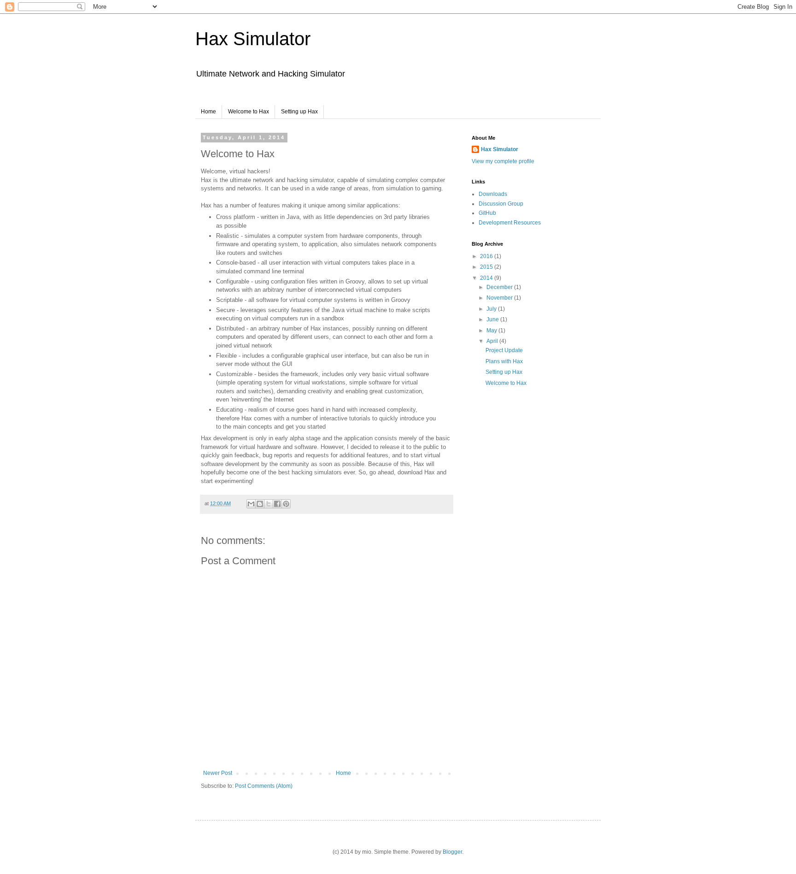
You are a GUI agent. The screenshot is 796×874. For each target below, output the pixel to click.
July (492, 309)
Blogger (452, 852)
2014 (487, 278)
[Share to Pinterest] (286, 503)
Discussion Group (501, 204)
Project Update (504, 350)
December (500, 287)
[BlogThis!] (259, 503)
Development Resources (510, 222)
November (500, 298)
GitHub (487, 213)
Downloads (493, 194)
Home (208, 111)
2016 (487, 256)
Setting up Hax (299, 111)
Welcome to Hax (248, 111)
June (493, 319)
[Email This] (251, 503)
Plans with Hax (504, 361)
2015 (487, 267)
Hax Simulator (252, 39)
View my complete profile (503, 161)
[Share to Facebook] (277, 503)
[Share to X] (268, 503)
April (492, 341)
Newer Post (217, 773)
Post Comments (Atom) (264, 786)
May (492, 330)
